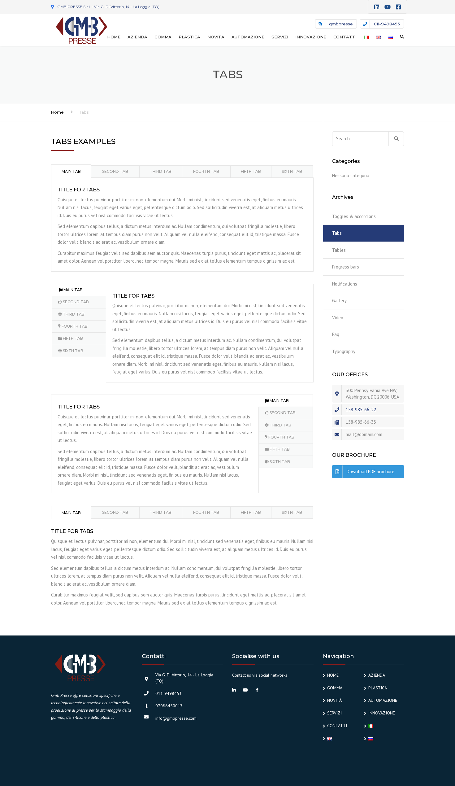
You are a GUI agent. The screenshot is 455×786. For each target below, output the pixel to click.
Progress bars (345, 267)
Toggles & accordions (354, 216)
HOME (113, 36)
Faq (335, 334)
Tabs (337, 233)
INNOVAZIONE (310, 36)
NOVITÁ (215, 36)
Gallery (339, 300)
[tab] (71, 170)
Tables (339, 250)
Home (57, 112)
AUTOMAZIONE (248, 36)
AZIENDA (137, 36)
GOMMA (162, 36)
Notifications (344, 284)
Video (337, 318)
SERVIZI (279, 36)
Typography (343, 351)
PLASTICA (189, 36)
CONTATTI (345, 36)
